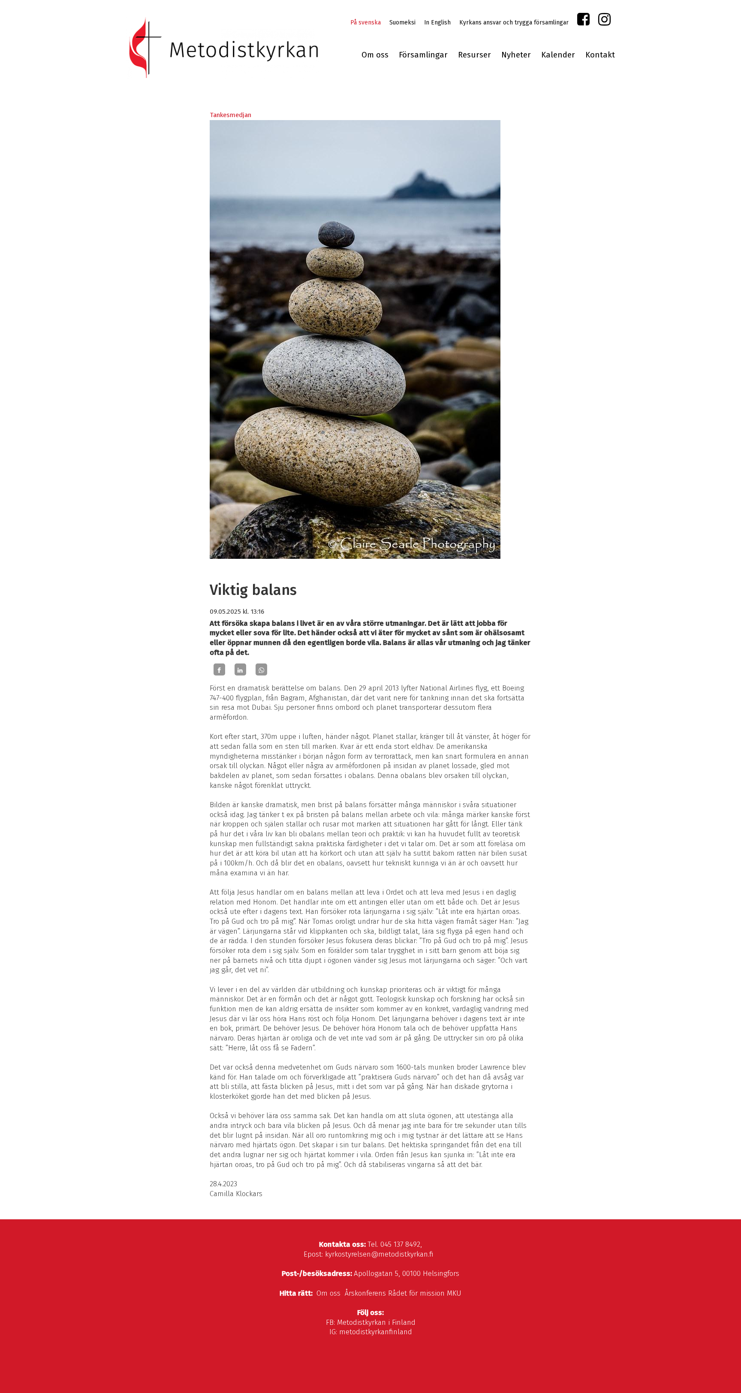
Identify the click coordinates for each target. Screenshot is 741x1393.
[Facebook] (219, 669)
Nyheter (516, 55)
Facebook (583, 21)
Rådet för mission (416, 1293)
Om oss (375, 55)
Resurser (474, 55)
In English (437, 22)
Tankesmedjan (230, 115)
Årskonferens (365, 1293)
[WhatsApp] (261, 669)
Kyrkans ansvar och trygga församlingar (514, 22)
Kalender (558, 55)
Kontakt (600, 55)
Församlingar (423, 55)
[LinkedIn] (240, 669)
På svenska (365, 22)
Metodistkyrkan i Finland (376, 1322)
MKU (454, 1293)
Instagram (604, 21)
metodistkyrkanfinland (375, 1331)
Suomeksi (402, 22)
